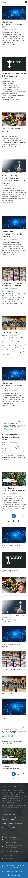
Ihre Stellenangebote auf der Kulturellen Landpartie (14, 284)
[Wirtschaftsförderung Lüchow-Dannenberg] (3, 866)
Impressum (8, 855)
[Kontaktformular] (9, 875)
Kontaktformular (16, 875)
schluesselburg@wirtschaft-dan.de (15, 840)
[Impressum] (3, 855)
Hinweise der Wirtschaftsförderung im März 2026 (12, 385)
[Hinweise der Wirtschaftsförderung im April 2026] (14, 222)
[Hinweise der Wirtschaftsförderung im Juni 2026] (14, 13)
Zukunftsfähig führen (11, 332)
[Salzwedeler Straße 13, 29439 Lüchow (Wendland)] (3, 846)
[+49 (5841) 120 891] (3, 842)
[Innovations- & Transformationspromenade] (14, 479)
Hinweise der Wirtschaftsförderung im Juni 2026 (14, 24)
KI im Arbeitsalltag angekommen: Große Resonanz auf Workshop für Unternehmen (13, 179)
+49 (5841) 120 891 (10, 843)
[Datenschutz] (3, 858)
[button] (26, 2)
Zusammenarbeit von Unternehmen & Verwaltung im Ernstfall (13, 818)
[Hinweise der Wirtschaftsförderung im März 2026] (14, 373)
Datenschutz (8, 858)
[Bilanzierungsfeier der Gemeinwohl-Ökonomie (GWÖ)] (14, 425)
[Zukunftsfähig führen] (14, 323)
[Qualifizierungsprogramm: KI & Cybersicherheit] (14, 64)
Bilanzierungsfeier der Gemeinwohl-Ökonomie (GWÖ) (11, 437)
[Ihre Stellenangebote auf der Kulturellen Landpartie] (14, 274)
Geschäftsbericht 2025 (8, 827)
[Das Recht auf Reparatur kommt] (14, 119)
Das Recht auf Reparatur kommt (11, 595)
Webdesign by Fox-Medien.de (12, 871)
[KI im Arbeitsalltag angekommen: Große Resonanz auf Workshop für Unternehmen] (14, 166)
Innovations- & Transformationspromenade (13, 489)
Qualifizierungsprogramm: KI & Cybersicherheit (14, 74)
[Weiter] (18, 521)
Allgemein (5, 29)
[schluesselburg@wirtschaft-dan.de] (3, 840)
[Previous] (4, 516)
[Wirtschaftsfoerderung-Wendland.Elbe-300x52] (5, 2)
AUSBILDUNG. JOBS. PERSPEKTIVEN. (12, 823)
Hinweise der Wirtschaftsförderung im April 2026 (12, 234)
